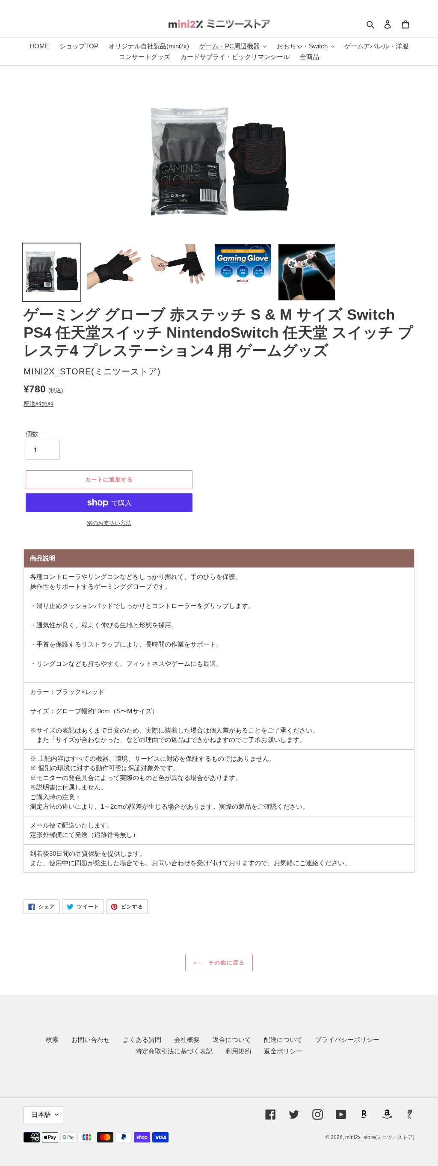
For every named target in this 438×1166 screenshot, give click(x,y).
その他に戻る (225, 962)
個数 (32, 433)
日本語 (41, 1114)
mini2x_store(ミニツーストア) (379, 1137)
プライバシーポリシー (347, 1039)
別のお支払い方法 (109, 523)
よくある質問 (142, 1039)
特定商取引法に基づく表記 (174, 1051)
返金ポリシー (283, 1051)
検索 (52, 1039)
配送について (283, 1039)
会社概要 (187, 1039)
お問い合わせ (90, 1039)
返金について (232, 1039)
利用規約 (238, 1051)
